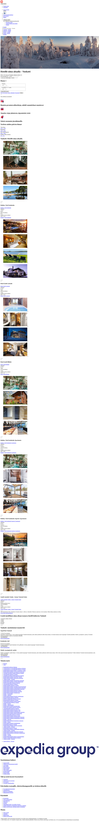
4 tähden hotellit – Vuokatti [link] (9, 730)
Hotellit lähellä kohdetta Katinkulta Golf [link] (11, 711)
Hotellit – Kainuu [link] (7, 734)
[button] (49, 661)
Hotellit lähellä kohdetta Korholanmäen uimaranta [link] (13, 689)
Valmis (21, 92)
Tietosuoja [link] (5, 802)
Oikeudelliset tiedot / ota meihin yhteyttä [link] (11, 804)
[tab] (5, 663)
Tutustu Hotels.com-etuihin (11, 23)
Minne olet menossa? (5, 75)
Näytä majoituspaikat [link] (5, 638)
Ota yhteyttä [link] (5, 782)
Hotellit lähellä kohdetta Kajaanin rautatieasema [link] (13, 696)
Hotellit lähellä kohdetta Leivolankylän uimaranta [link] (13, 672)
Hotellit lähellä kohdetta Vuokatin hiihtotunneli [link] (13, 681)
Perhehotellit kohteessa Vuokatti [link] (10, 728)
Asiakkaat (3, 77)
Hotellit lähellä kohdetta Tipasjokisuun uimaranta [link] (13, 680)
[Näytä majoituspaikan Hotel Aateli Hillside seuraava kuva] (2, 358)
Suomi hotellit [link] (6, 762)
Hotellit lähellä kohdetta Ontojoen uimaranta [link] (12, 725)
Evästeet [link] (5, 803)
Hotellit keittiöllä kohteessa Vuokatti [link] (11, 685)
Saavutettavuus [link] (6, 800)
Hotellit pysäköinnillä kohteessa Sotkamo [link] (12, 737)
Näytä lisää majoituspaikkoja (7, 613)
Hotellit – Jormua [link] (7, 722)
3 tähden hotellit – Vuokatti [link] (9, 679)
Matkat (4, 17)
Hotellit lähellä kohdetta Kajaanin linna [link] (11, 706)
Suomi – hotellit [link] (6, 33)
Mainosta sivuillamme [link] (8, 791)
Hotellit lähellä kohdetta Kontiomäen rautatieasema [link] (14, 733)
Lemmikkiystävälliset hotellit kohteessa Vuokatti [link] (13, 673)
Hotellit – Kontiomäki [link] (8, 694)
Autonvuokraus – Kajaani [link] (8, 741)
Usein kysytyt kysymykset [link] (8, 780)
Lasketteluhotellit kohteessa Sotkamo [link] (11, 708)
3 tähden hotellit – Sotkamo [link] (9, 726)
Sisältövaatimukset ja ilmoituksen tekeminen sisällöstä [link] (14, 805)
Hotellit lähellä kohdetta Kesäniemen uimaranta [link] (13, 720)
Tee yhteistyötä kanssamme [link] (9, 789)
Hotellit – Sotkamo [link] (7, 695)
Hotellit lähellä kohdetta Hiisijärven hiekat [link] (12, 690)
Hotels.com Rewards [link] (7, 816)
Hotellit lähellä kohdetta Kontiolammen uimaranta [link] (13, 718)
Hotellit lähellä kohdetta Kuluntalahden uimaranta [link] (13, 717)
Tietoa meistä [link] (6, 812)
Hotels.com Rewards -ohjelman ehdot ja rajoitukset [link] (14, 806)
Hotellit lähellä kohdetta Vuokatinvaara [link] (11, 692)
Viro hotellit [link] (5, 765)
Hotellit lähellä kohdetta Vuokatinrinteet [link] (11, 723)
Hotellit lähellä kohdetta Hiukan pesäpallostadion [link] (13, 736)
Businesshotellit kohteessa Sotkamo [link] (10, 697)
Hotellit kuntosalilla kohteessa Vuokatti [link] (11, 714)
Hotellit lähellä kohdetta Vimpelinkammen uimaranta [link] (14, 687)
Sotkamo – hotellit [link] (7, 30)
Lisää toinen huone (4, 91)
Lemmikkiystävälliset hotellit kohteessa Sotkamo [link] (13, 675)
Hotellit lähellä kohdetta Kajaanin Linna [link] (11, 709)
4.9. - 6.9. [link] (3, 135)
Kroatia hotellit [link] (6, 771)
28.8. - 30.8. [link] (3, 133)
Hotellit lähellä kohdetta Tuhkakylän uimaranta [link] (13, 731)
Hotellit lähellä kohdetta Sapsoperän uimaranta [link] (13, 678)
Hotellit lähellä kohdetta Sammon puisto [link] (11, 715)
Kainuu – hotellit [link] (6, 32)
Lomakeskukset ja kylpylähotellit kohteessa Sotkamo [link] (14, 668)
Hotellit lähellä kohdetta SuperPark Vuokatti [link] (12, 676)
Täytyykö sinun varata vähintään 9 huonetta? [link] (10, 92)
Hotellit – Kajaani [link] (7, 703)
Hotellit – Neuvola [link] (7, 719)
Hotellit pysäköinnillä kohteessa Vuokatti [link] (12, 698)
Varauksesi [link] (5, 779)
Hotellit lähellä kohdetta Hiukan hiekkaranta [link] (12, 713)
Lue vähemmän (4, 637)
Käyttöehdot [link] (5, 798)
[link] (14, 6)
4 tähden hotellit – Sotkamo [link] (9, 739)
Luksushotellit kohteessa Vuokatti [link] (10, 674)
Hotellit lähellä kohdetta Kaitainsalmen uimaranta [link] (13, 729)
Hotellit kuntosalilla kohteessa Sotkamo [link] (11, 683)
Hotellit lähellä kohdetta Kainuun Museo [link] (11, 701)
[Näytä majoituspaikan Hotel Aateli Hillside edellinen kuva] (1, 358)
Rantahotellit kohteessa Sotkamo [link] (10, 667)
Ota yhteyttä (5, 16)
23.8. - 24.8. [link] (3, 130)
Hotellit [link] (4, 27)
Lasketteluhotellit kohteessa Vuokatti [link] (11, 702)
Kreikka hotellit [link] (6, 773)
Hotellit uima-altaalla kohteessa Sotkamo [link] (11, 707)
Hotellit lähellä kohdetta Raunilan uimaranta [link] (12, 691)
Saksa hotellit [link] (6, 769)
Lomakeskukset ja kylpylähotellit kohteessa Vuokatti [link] (14, 669)
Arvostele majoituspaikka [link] (8, 783)
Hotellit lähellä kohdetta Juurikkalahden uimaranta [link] (14, 712)
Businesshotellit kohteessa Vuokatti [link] (10, 700)
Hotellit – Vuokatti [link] (7, 735)
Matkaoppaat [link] (6, 815)
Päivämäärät (3, 76)
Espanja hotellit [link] (6, 767)
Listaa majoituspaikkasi (8, 14)
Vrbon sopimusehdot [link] (7, 799)
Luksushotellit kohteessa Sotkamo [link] (10, 684)
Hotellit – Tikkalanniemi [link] (8, 705)
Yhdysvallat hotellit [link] (7, 770)
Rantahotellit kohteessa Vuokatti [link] (10, 724)
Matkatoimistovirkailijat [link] (8, 792)
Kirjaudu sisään (7, 19)
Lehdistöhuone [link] (6, 790)
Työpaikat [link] (5, 813)
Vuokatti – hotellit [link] (7, 29)
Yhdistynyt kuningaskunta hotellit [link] (10, 764)
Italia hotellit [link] (5, 766)
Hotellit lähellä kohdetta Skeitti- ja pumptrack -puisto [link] (14, 670)
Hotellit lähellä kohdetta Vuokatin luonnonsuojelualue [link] (14, 686)
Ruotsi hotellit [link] (6, 772)
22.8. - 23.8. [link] (3, 128)
